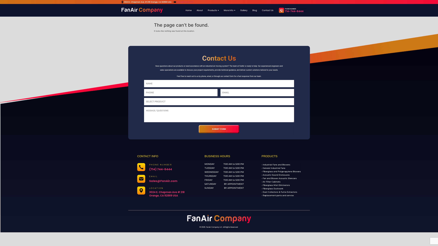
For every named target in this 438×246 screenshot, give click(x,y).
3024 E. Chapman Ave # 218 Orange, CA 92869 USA (167, 193)
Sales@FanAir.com (185, 2)
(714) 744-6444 (160, 169)
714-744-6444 (294, 11)
